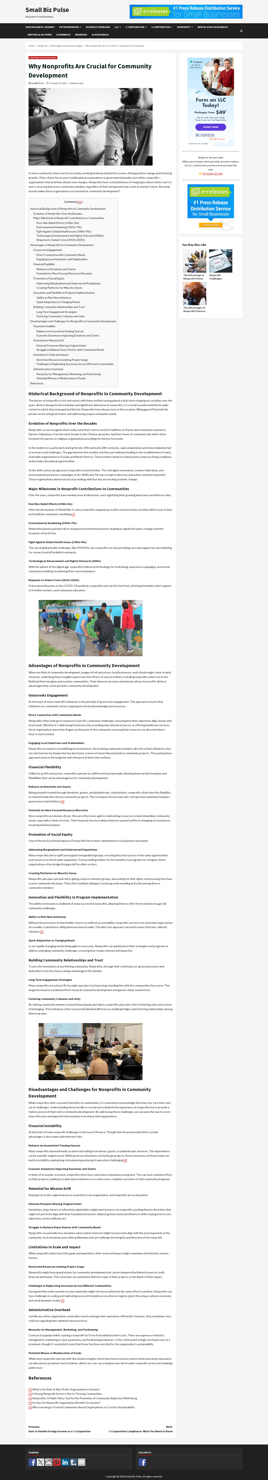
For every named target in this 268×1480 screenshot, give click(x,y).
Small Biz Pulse (47, 10)
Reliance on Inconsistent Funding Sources (60, 331)
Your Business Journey (40, 27)
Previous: (60, 1429)
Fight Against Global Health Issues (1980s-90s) (63, 231)
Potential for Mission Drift (48, 340)
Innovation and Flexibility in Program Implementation (64, 292)
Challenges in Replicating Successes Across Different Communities (75, 364)
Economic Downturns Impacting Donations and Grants (67, 335)
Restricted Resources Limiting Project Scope (62, 359)
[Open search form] (241, 31)
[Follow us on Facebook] (142, 1462)
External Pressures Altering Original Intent (61, 345)
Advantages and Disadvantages (42, 57)
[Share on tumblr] (73, 1462)
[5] (62, 1300)
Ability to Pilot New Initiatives (53, 297)
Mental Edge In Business (213, 27)
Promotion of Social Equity (48, 278)
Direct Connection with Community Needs (60, 255)
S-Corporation (160, 27)
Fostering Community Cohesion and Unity (60, 316)
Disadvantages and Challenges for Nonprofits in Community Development (73, 321)
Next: (141, 1429)
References (37, 383)
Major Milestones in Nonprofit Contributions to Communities (68, 218)
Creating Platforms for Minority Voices (59, 287)
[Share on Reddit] (48, 1462)
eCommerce (63, 34)
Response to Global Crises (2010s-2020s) (60, 239)
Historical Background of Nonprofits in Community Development (68, 208)
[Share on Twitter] (40, 1462)
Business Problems (98, 27)
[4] (125, 1160)
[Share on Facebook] (32, 1462)
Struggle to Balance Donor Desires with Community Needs (70, 349)
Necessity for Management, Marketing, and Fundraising (68, 374)
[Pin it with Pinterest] (57, 1462)
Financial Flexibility (44, 264)
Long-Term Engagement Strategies (56, 312)
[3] (41, 931)
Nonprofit (184, 27)
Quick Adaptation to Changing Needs (58, 302)
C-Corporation (135, 27)
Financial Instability (44, 326)
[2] (62, 801)
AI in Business (100, 34)
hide (79, 201)
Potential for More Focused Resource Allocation (64, 273)
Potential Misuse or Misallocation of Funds (61, 378)
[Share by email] (81, 1462)
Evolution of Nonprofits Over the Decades (57, 213)
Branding (81, 34)
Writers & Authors (40, 34)
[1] (73, 514)
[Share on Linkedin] (65, 1462)
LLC (117, 27)
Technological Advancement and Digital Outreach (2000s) (70, 235)
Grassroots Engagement (47, 250)
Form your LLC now (212, 173)
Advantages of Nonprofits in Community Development (62, 245)
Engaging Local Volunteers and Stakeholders (62, 259)
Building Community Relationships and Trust (59, 307)
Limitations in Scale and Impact (51, 354)
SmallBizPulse (37, 83)
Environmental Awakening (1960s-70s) (59, 227)
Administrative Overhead (48, 369)
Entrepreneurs (69, 27)
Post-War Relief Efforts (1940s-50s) (57, 223)
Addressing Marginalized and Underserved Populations (68, 283)
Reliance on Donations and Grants (56, 269)
